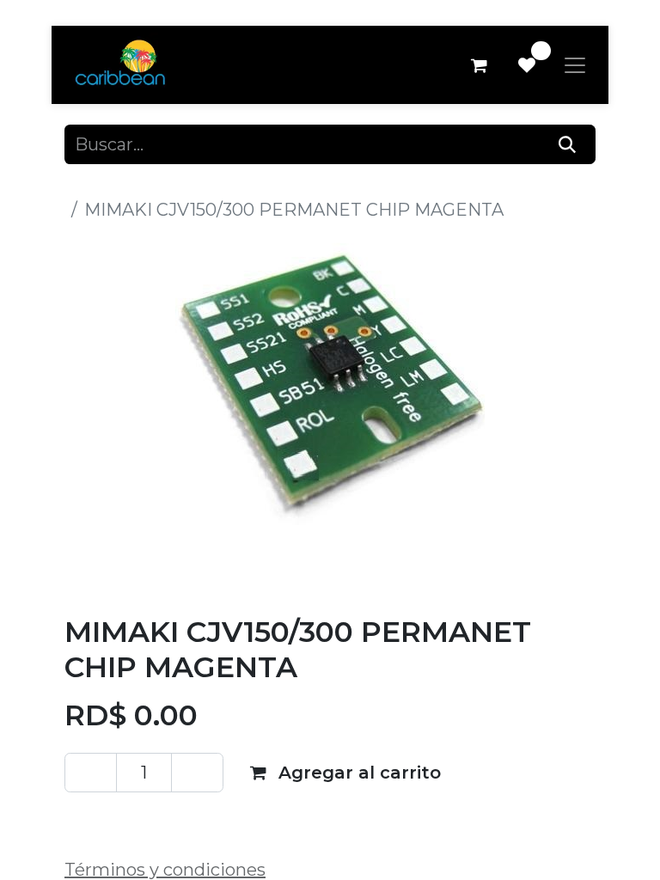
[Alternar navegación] (575, 65)
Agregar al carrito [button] (357, 772)
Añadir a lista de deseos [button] (188, 820)
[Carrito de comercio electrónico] (478, 65)
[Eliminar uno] (90, 772)
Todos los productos (149, 184)
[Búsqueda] (568, 144)
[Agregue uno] (197, 772)
